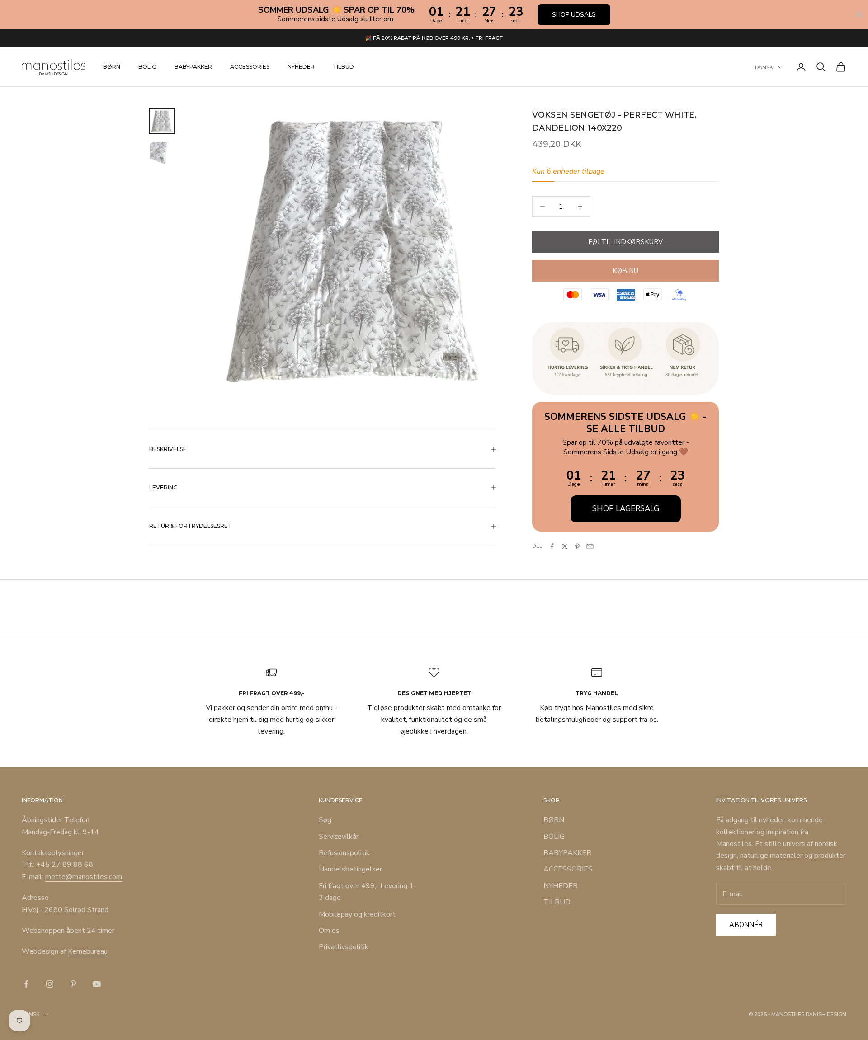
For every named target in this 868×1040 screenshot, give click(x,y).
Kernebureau (88, 951)
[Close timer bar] (859, 14)
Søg (325, 820)
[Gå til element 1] (162, 121)
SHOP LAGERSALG (625, 509)
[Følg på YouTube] (96, 983)
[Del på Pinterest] (577, 546)
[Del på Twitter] (564, 546)
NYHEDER (301, 66)
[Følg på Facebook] (26, 983)
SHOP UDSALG (574, 14)
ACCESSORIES (249, 66)
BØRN (111, 66)
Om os (329, 931)
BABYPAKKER (193, 66)
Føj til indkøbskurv (625, 241)
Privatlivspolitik (343, 947)
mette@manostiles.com (83, 877)
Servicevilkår (339, 837)
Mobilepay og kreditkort (357, 914)
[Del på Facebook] (552, 546)
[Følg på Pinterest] (73, 983)
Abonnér (746, 924)
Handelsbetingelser (350, 869)
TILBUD (343, 66)
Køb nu (625, 270)
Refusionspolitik (344, 853)
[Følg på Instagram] (49, 983)
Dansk (764, 67)
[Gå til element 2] (162, 153)
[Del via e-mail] (590, 546)
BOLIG (147, 66)
